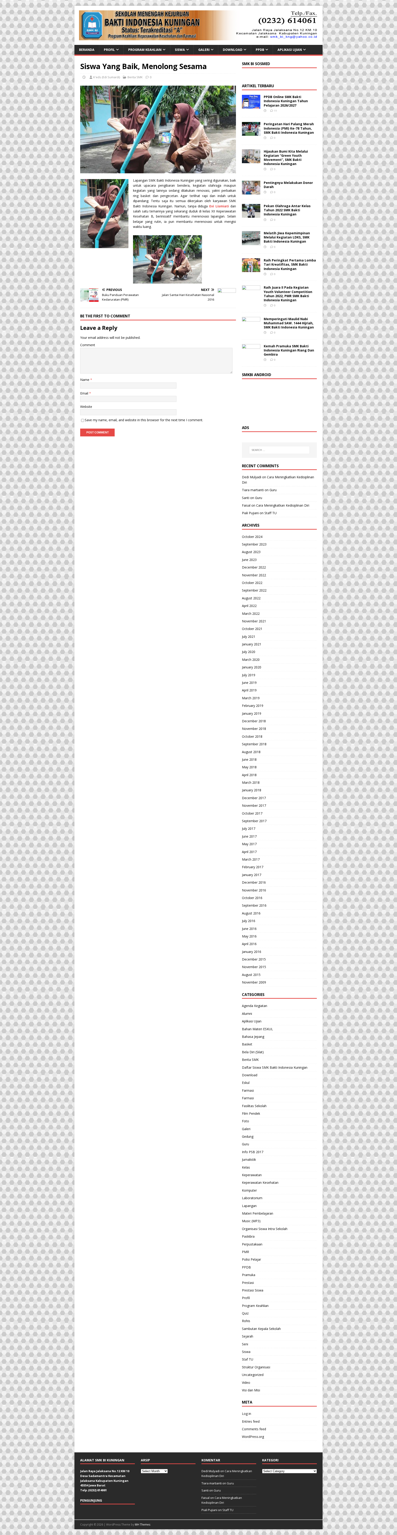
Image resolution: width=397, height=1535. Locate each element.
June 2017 (249, 836)
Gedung (247, 1136)
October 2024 (252, 536)
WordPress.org (253, 1436)
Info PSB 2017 (252, 1152)
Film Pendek (251, 1113)
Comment (87, 345)
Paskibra (248, 1236)
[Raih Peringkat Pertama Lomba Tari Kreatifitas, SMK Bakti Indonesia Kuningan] (251, 269)
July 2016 (248, 921)
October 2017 (252, 813)
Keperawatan (252, 1175)
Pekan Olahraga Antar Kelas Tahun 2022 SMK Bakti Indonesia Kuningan (287, 210)
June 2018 (249, 759)
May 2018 (249, 767)
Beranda (86, 49)
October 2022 (252, 582)
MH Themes (142, 1524)
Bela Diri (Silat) (253, 1052)
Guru (273, 490)
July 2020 (248, 652)
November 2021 (254, 621)
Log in (246, 1413)
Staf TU (247, 1359)
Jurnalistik (249, 1159)
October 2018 (252, 736)
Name (85, 379)
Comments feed (254, 1429)
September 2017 (254, 821)
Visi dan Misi (251, 1390)
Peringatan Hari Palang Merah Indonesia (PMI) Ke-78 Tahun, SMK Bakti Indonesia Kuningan (289, 128)
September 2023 (254, 544)
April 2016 (249, 944)
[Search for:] (279, 450)
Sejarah (247, 1336)
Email (84, 393)
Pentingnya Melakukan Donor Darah (288, 184)
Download (232, 49)
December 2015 (254, 959)
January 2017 (251, 875)
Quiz (245, 1313)
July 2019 (248, 675)
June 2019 (249, 682)
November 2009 (254, 982)
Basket (247, 1044)
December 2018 (254, 721)
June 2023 (249, 559)
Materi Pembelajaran (257, 1213)
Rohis (246, 1321)
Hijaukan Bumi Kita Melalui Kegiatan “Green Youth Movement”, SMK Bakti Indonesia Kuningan (286, 157)
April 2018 (249, 775)
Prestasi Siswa (252, 1290)
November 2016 (254, 890)
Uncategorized (253, 1375)
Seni (245, 1344)
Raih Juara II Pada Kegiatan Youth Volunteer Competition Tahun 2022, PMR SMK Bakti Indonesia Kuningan (288, 293)
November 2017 (254, 805)
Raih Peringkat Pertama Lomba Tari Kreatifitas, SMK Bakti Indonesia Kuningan (290, 264)
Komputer (249, 1190)
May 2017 (249, 844)
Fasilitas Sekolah (254, 1106)
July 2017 (248, 828)
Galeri (204, 49)
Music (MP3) (251, 1221)
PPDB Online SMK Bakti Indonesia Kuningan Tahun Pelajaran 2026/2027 (286, 101)
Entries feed (251, 1421)
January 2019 (251, 713)
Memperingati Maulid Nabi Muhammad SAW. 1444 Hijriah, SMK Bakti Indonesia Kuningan (289, 323)
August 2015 (251, 974)
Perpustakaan (252, 1244)
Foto (245, 1121)
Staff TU (270, 513)
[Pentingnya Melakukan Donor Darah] (251, 192)
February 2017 (252, 867)
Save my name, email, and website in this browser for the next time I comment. (144, 420)
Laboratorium (252, 1198)
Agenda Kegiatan (254, 1006)
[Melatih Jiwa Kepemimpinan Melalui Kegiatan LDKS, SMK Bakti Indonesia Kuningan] (251, 242)
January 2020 (251, 667)
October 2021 (252, 629)
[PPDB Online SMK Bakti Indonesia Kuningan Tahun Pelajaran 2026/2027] (251, 106)
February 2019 (252, 705)
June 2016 (249, 928)
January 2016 (251, 951)
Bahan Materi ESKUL (257, 1029)
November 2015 (254, 967)
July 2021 (248, 636)
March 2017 (251, 859)
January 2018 (251, 790)
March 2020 (251, 659)
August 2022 (251, 598)
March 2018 (251, 782)
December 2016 (254, 882)
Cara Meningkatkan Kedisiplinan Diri (282, 505)
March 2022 (251, 613)
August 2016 (251, 913)
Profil (109, 49)
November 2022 (254, 575)
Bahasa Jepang (253, 1036)
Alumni (247, 1013)
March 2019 (251, 698)
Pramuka (248, 1275)
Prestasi (248, 1282)
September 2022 (254, 590)
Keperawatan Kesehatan (260, 1182)
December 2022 (254, 567)
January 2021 (251, 644)
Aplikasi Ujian (290, 49)
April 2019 (249, 690)
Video (246, 1382)
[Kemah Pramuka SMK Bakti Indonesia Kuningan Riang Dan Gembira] (251, 355)
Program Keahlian (145, 49)
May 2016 (249, 936)
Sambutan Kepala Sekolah (261, 1328)
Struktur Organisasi (256, 1367)
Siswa (180, 49)
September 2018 (254, 744)
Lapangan (249, 1206)
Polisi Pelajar (251, 1259)
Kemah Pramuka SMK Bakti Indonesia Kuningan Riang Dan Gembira (289, 350)
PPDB (260, 49)
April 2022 (249, 606)
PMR (245, 1252)
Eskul (246, 1082)
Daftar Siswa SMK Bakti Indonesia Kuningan (274, 1067)
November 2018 (254, 728)
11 (275, 110)
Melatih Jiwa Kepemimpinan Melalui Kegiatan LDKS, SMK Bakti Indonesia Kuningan (287, 237)
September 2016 (254, 905)
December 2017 (254, 798)
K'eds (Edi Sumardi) (106, 77)
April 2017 (249, 852)
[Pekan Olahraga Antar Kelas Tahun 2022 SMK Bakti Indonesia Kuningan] (251, 215)
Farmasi (248, 1090)
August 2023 (251, 552)
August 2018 (251, 752)
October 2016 (252, 898)
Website (86, 406)
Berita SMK (135, 77)
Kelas (246, 1167)
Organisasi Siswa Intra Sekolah (264, 1229)
